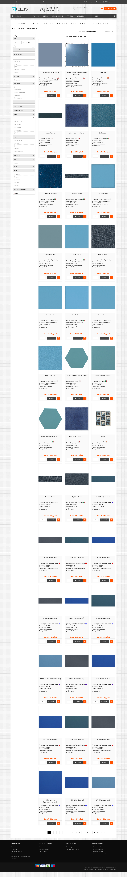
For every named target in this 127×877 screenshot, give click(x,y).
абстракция (18, 140)
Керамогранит (20, 28)
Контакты (46, 2)
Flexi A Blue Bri (76, 254)
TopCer (103, 442)
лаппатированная (20, 92)
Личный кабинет (98, 847)
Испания (17, 180)
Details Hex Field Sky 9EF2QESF (77, 375)
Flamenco (104, 78)
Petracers (51, 199)
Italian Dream (49, 262)
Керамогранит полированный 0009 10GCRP (77, 73)
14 (90, 832)
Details (74, 383)
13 (87, 832)
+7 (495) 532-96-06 (49, 8)
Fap (49, 138)
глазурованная (19, 87)
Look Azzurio (103, 133)
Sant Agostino (79, 199)
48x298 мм (18, 130)
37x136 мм (18, 127)
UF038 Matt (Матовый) (103, 497)
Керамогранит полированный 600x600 (73, 81)
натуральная (18, 98)
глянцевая (18, 90)
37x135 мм (18, 124)
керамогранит (19, 80)
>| (104, 832)
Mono (100, 80)
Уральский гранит (106, 502)
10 (76, 832)
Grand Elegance (50, 201)
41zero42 (17, 61)
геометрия (18, 146)
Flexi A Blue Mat (103, 315)
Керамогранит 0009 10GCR (50, 72)
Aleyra (17, 72)
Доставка (19, 2)
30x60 (100, 626)
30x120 (101, 504)
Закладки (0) (100, 2)
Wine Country (75, 140)
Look (100, 140)
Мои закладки (98, 851)
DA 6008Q (103, 72)
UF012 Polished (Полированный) (50, 679)
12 (83, 832)
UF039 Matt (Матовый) (50, 618)
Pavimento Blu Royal (50, 194)
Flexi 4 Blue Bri (103, 194)
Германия (17, 174)
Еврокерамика (52, 78)
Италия (17, 182)
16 (98, 832)
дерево (17, 149)
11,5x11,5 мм (18, 122)
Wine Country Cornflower (76, 133)
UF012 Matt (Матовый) (103, 800)
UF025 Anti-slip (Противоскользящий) (50, 801)
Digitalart (74, 201)
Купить (52, 95)
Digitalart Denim (77, 194)
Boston (48, 140)
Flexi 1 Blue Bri (50, 315)
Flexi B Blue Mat (50, 375)
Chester (103, 436)
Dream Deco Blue (50, 254)
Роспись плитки (28, 2)
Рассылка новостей (99, 854)
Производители (71, 847)
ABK (16, 64)
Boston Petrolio (50, 133)
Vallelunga (104, 138)
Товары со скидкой (72, 849)
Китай (17, 185)
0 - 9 (28, 23)
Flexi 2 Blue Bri (76, 315)
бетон (17, 143)
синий (16, 163)
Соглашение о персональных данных (20, 857)
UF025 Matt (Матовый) (76, 618)
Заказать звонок (80, 10)
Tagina (76, 381)
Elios (76, 138)
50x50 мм (17, 133)
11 (79, 832)
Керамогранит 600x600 (52, 80)
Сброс (16, 36)
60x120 (48, 686)
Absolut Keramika (20, 70)
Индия (17, 177)
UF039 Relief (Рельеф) (50, 557)
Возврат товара (44, 849)
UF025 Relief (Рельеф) (103, 557)
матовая (17, 95)
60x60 (47, 808)
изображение (19, 151)
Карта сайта (42, 851)
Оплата (13, 2)
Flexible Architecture (104, 201)
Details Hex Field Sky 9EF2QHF (50, 436)
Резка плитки (38, 2)
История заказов (98, 849)
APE (16, 67)
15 (94, 832)
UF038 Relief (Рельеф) (77, 557)
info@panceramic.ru (49, 10)
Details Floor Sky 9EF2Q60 (103, 375)
